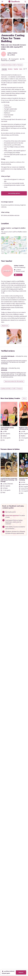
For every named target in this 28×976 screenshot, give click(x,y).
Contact (18, 275)
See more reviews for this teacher (14, 381)
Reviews (10, 69)
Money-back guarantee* (12, 515)
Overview (4, 69)
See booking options (14, 193)
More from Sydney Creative (10, 398)
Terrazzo (19, 64)
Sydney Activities (6, 64)
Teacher (16, 69)
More (20, 69)
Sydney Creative (12, 53)
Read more (5, 325)
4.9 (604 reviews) (9, 971)
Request (21, 972)
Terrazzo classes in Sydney (10, 449)
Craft (14, 64)
